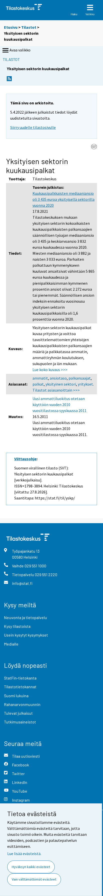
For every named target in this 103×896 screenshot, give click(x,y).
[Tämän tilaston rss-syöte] (9, 80)
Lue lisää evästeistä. (24, 853)
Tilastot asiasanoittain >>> (56, 390)
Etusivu (11, 27)
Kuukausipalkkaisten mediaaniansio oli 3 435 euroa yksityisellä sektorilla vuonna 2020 (63, 199)
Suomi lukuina (16, 695)
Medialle (11, 644)
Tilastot (28, 27)
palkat (38, 384)
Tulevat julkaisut (18, 713)
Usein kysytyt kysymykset (26, 635)
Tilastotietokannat (20, 686)
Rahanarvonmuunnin (22, 704)
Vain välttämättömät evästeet (34, 879)
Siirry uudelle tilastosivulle (33, 127)
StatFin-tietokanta (20, 677)
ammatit (40, 378)
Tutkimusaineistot (20, 721)
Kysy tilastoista (17, 626)
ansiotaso (58, 378)
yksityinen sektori (61, 384)
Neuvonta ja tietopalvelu (25, 617)
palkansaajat (79, 378)
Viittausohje (25, 458)
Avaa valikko (20, 49)
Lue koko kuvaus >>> (50, 369)
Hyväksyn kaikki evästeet (31, 867)
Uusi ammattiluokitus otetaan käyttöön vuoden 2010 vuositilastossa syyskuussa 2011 (59, 404)
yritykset (85, 384)
